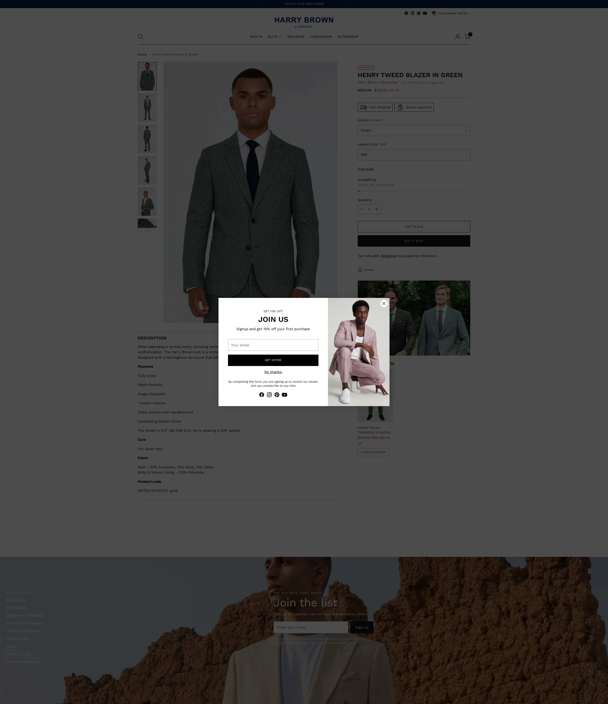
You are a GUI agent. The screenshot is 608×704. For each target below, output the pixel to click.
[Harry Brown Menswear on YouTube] (284, 395)
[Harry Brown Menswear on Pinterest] (277, 395)
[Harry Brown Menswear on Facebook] (262, 395)
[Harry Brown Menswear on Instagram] (269, 395)
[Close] (384, 303)
